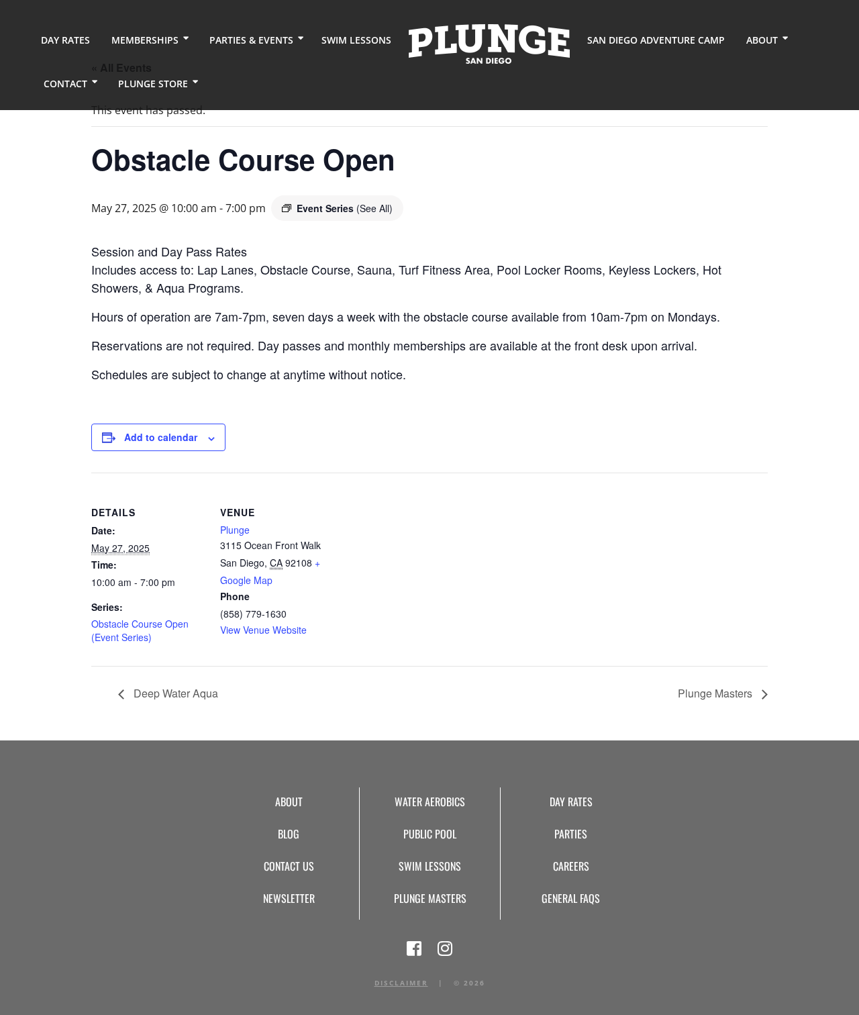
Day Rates (65, 40)
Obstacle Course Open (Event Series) (140, 630)
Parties (570, 834)
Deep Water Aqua (174, 693)
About (762, 40)
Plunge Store (153, 83)
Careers (571, 866)
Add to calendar (160, 437)
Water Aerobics (430, 801)
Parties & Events (251, 40)
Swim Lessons (356, 40)
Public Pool (429, 834)
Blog (288, 834)
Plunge (235, 529)
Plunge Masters (716, 693)
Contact (65, 83)
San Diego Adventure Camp (656, 40)
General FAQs (571, 898)
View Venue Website (263, 629)
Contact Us (289, 866)
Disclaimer (401, 982)
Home (489, 44)
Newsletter (289, 898)
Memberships (145, 40)
